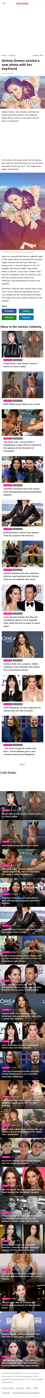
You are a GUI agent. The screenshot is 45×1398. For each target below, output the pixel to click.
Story (29, 1388)
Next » (22, 764)
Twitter (26, 311)
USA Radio (8, 772)
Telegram (26, 317)
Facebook (9, 311)
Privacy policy (8, 1388)
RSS (35, 1388)
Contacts (20, 1388)
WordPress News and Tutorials (26, 1393)
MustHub (22, 3)
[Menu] (4, 3)
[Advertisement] (22, 29)
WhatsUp (9, 317)
